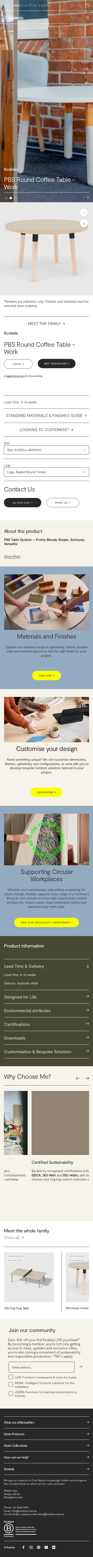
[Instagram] (31, 1547)
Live (25, 5)
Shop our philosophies (46, 1422)
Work (17, 5)
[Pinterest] (38, 1547)
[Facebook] (23, 1547)
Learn (34, 5)
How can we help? (46, 1457)
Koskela (11, 332)
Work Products (46, 1434)
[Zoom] (84, 212)
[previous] (78, 1078)
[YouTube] (46, 1547)
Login (18, 364)
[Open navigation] (87, 17)
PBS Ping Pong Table (16, 1308)
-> (80, 1366)
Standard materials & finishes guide (46, 415)
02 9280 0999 (22, 502)
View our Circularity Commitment (47, 922)
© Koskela (9, 1547)
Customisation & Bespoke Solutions (46, 1051)
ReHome (46, 5)
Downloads (46, 1037)
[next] (87, 1078)
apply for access (16, 375)
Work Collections (46, 1445)
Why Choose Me (57, 363)
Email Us (62, 502)
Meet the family (46, 323)
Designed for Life (46, 996)
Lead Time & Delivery (46, 966)
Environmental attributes (46, 1010)
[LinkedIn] (53, 1547)
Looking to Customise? (46, 429)
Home (7, 5)
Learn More (46, 792)
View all (14, 1237)
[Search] (80, 5)
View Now (46, 675)
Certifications (46, 1024)
